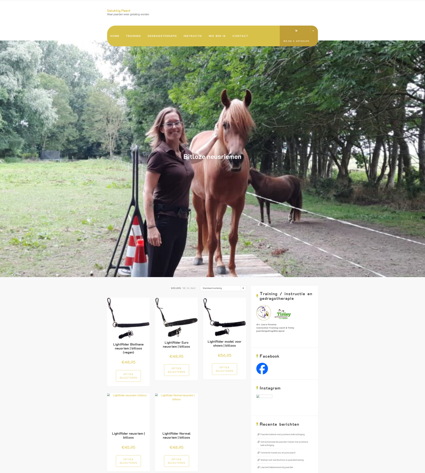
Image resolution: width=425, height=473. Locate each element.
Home (114, 36)
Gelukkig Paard (118, 10)
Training (133, 36)
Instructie (193, 36)
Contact (240, 36)
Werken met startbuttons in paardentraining (282, 460)
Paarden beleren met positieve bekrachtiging (282, 434)
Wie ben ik (217, 36)
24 (188, 288)
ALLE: (193, 288)
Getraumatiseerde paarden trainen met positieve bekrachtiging (284, 443)
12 (184, 288)
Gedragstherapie (162, 36)
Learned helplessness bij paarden (276, 467)
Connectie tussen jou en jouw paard (277, 452)
